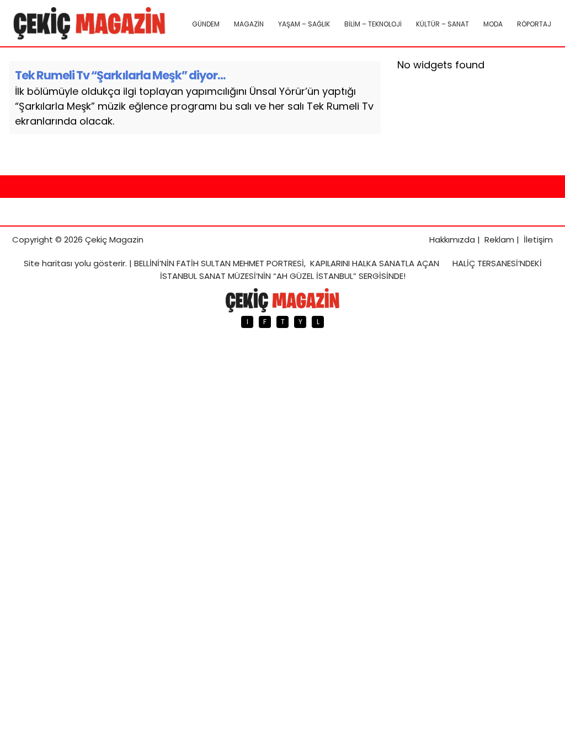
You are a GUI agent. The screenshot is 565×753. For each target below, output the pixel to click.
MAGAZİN (249, 24)
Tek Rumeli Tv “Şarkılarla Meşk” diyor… (120, 75)
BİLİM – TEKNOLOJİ (373, 24)
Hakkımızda (452, 239)
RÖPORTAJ (534, 24)
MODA (493, 24)
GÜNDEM (206, 24)
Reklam (499, 239)
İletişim (538, 239)
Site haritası (48, 263)
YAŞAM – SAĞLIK (304, 24)
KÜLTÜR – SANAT (442, 24)
